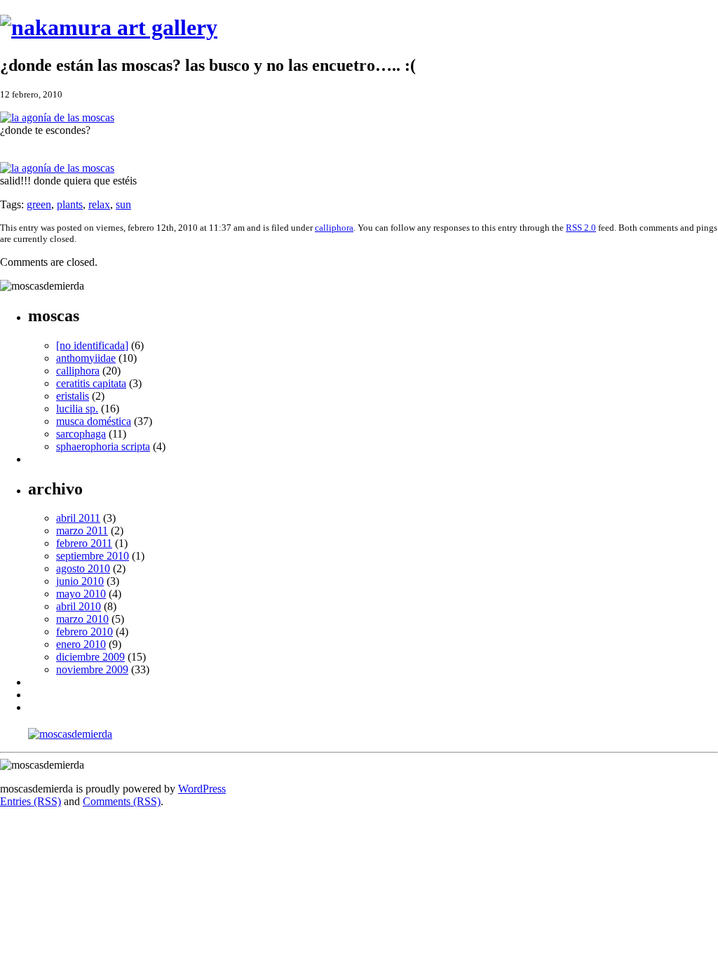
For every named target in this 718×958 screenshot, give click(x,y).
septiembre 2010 (92, 556)
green (39, 204)
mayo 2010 (81, 594)
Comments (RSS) (122, 801)
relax (99, 204)
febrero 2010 (84, 631)
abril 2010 (78, 606)
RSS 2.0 (581, 227)
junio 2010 (80, 581)
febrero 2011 (84, 543)
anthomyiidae (86, 358)
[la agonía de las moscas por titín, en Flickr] (57, 117)
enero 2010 (81, 644)
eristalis (72, 396)
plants (70, 204)
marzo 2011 (82, 531)
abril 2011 (78, 518)
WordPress (202, 789)
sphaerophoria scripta (103, 446)
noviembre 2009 (92, 669)
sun (123, 204)
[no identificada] (92, 345)
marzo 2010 (82, 619)
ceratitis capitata (91, 383)
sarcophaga (81, 434)
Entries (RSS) (30, 801)
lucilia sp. (77, 408)
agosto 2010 (83, 568)
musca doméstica (93, 421)
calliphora (334, 227)
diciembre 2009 (90, 657)
